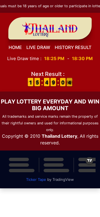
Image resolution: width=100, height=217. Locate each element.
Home (15, 47)
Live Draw (38, 47)
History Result (73, 47)
